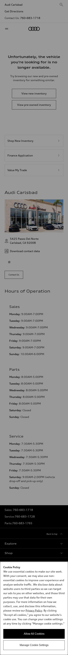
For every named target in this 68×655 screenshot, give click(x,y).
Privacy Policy (34, 610)
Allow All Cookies (34, 633)
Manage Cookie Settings (34, 645)
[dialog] (34, 608)
